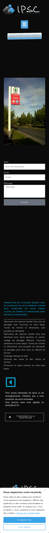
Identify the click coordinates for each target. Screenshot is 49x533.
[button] (24, 24)
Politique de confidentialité (27, 513)
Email (6, 172)
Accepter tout (24, 520)
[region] (24, 510)
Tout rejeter (24, 527)
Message (8, 183)
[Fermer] (46, 490)
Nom (6, 162)
